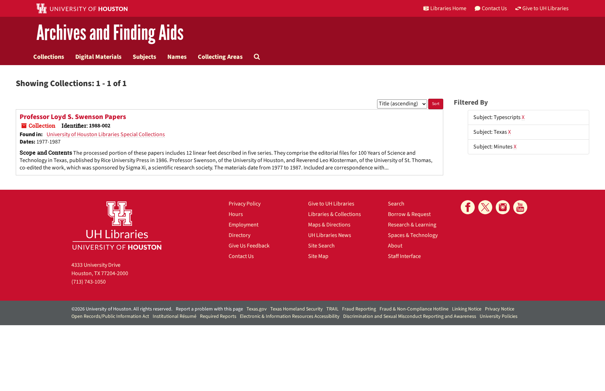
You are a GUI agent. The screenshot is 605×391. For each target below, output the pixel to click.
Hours (236, 214)
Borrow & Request (409, 214)
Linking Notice (466, 309)
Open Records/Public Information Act (110, 316)
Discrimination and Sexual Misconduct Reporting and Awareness (409, 316)
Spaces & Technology (413, 235)
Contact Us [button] (494, 8)
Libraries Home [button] (448, 8)
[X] (485, 207)
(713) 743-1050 (88, 282)
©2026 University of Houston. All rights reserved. (121, 309)
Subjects (144, 56)
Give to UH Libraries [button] (545, 8)
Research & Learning (412, 225)
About (395, 246)
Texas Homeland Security (296, 309)
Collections (48, 56)
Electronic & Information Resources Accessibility (290, 316)
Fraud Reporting (359, 309)
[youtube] (520, 207)
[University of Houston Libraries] (116, 225)
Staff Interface (404, 256)
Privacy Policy (244, 204)
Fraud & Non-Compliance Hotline (414, 309)
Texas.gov (256, 309)
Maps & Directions (329, 225)
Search (396, 204)
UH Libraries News (329, 235)
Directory (239, 235)
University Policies (498, 316)
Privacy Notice (499, 309)
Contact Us (241, 256)
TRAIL (332, 309)
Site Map (318, 256)
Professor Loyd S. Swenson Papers (73, 117)
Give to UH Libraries (331, 204)
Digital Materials (98, 56)
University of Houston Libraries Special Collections (106, 134)
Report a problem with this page (209, 309)
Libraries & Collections (334, 214)
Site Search (321, 246)
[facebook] (468, 207)
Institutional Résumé (174, 316)
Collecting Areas (220, 56)
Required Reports (218, 316)
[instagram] (503, 207)
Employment (243, 225)
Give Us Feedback (249, 246)
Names (177, 56)
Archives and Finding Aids (109, 33)
